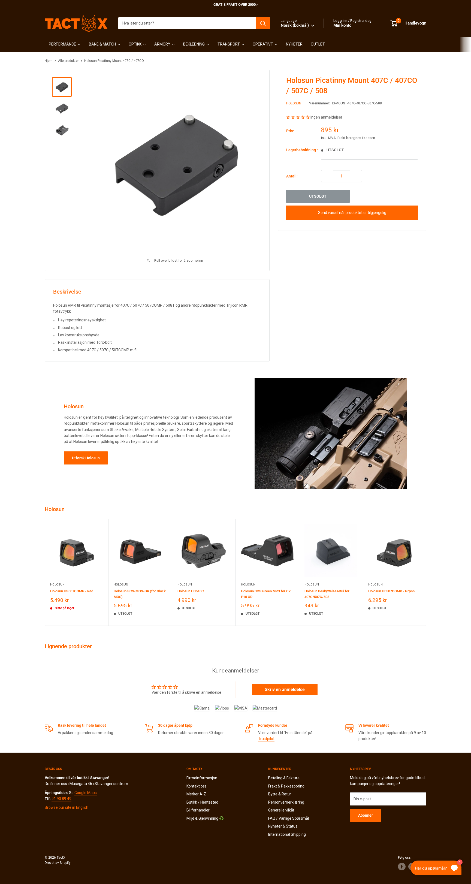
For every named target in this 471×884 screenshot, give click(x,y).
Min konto (342, 25)
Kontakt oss (196, 786)
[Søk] (263, 23)
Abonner (365, 815)
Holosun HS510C (190, 591)
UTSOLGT (318, 196)
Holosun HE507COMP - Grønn (391, 591)
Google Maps (85, 793)
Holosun (293, 103)
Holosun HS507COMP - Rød (71, 591)
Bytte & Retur (279, 794)
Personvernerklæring (286, 802)
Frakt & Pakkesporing (286, 786)
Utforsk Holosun (86, 458)
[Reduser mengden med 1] (327, 176)
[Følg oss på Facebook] (402, 866)
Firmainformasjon (201, 778)
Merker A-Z (196, 794)
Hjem (49, 61)
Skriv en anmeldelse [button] (285, 689)
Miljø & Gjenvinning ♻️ (205, 818)
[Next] (426, 572)
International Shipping (287, 834)
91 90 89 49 (61, 798)
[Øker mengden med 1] (356, 176)
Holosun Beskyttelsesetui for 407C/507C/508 (326, 594)
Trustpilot (266, 739)
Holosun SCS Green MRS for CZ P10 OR (266, 594)
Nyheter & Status (282, 826)
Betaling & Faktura (284, 778)
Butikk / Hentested (202, 802)
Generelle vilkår (281, 810)
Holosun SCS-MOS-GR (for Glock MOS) (140, 594)
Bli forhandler (198, 810)
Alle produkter (68, 61)
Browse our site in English (66, 807)
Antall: (292, 176)
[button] (298, 117)
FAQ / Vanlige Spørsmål (288, 818)
